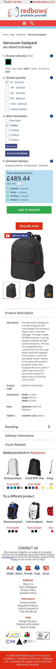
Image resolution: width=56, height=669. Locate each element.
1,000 (18, 103)
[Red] (36, 487)
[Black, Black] (12, 531)
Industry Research (28, 608)
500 (17, 98)
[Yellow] (43, 487)
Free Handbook (28, 611)
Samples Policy (28, 593)
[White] (4, 487)
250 (17, 93)
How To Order (28, 627)
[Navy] (29, 487)
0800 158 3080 (14, 1)
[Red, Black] (16, 531)
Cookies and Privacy (29, 658)
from (13, 484)
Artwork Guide (28, 602)
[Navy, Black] (32, 531)
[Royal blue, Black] (9, 531)
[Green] (15, 487)
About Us (28, 584)
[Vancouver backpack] (28, 256)
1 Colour (14, 125)
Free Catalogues (28, 587)
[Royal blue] (8, 487)
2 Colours (14, 130)
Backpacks (37, 453)
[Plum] (18, 487)
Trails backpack (34, 521)
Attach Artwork (17, 153)
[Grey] (22, 487)
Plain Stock (15, 120)
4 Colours (14, 139)
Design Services (28, 621)
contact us (8, 557)
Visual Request (15, 444)
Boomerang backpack (13, 521)
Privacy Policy (28, 590)
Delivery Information (19, 435)
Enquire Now (29, 226)
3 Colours (14, 135)
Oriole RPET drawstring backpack (34, 478)
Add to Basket (29, 209)
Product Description (19, 313)
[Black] (8, 61)
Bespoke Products (28, 605)
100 (17, 87)
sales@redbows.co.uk (43, 1)
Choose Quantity (18, 109)
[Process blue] (11, 487)
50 (17, 82)
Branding (11, 427)
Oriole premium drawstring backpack (13, 478)
